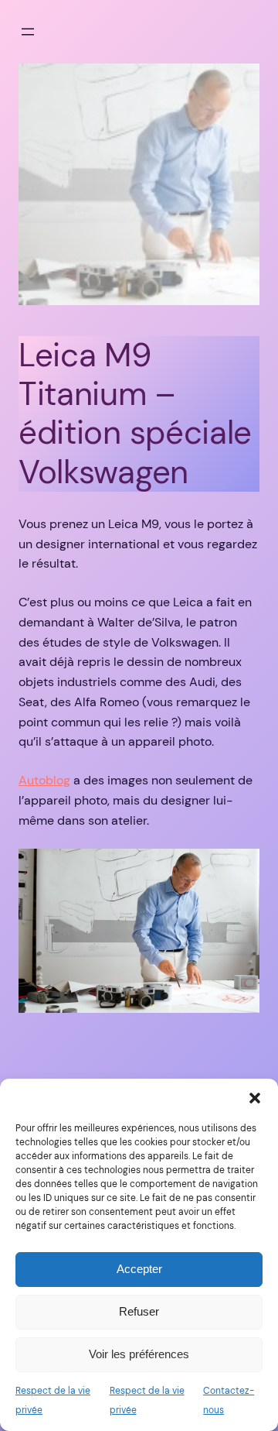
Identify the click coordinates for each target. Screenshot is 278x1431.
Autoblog (44, 780)
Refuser (139, 1311)
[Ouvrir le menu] (28, 31)
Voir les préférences (139, 1354)
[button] (255, 1098)
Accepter (139, 1268)
